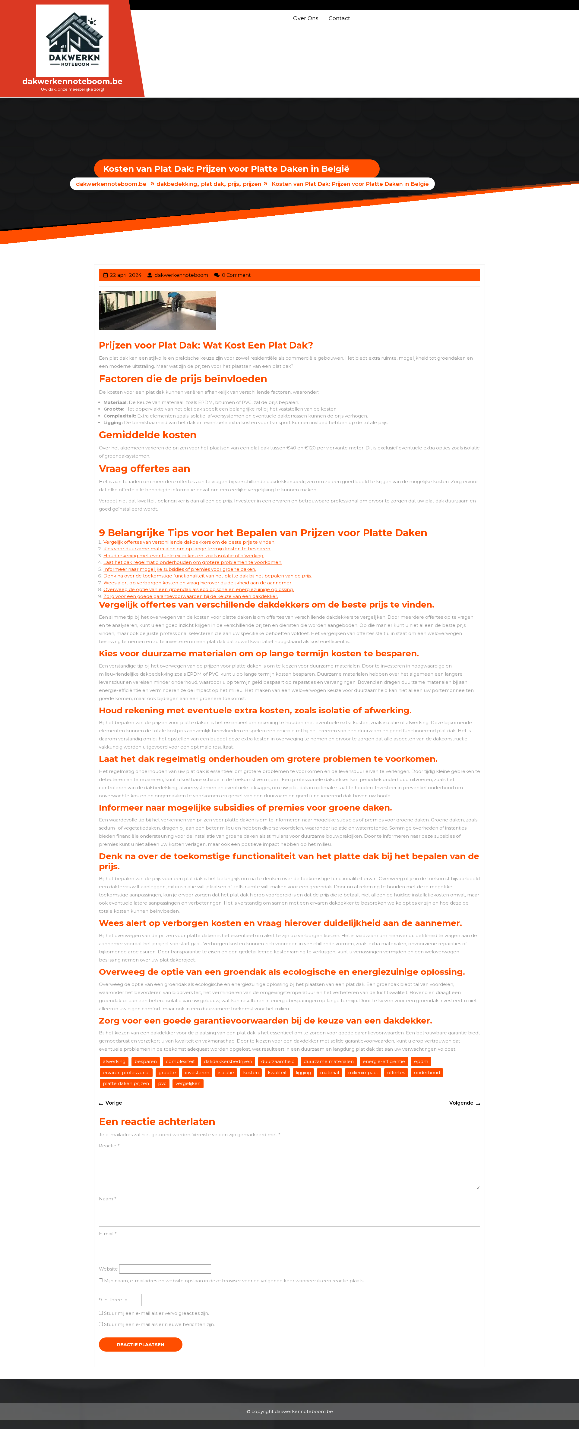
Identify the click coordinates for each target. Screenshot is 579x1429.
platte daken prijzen (126, 1083)
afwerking (114, 1061)
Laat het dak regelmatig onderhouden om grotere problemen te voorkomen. (192, 562)
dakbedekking (177, 184)
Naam (107, 1199)
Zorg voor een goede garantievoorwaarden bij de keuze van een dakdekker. (190, 596)
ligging (303, 1072)
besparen (145, 1061)
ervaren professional (126, 1072)
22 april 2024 (125, 275)
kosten (251, 1072)
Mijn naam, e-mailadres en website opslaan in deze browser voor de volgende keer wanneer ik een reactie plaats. (234, 1281)
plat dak (212, 184)
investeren (197, 1072)
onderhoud (427, 1072)
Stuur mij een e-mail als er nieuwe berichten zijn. (159, 1324)
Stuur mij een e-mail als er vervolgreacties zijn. (156, 1313)
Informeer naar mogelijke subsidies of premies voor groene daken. (179, 569)
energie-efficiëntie (384, 1061)
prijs (233, 184)
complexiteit (180, 1061)
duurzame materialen (329, 1061)
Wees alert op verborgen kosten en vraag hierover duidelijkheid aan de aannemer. (197, 583)
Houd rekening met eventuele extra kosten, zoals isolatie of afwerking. (183, 555)
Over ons (305, 18)
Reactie (109, 1146)
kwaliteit (277, 1072)
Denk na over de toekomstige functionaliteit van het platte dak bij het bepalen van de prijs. (207, 576)
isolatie (226, 1072)
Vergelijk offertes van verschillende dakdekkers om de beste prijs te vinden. (189, 542)
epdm (421, 1061)
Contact (339, 18)
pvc (162, 1083)
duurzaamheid (278, 1061)
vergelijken (188, 1083)
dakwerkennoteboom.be (72, 81)
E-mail (108, 1234)
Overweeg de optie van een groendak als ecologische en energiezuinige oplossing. (198, 589)
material (329, 1072)
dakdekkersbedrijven (228, 1061)
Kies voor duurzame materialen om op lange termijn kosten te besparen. (187, 549)
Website (108, 1269)
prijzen (252, 184)
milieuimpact (363, 1072)
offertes (396, 1072)
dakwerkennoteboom (181, 275)
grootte (167, 1072)
